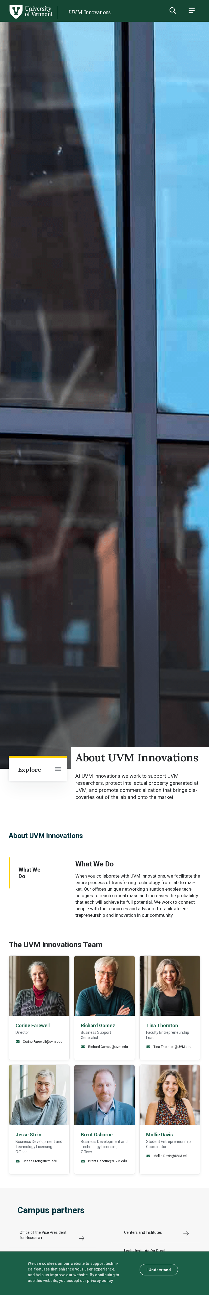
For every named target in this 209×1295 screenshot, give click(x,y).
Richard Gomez (98, 1025)
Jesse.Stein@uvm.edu (39, 1161)
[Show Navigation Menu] (191, 10)
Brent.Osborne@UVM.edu (107, 1161)
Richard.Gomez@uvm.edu (107, 1047)
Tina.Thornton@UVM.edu (172, 1047)
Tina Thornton (162, 1025)
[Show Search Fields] (172, 10)
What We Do (29, 872)
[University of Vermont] (31, 19)
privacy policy (100, 1280)
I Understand (158, 1270)
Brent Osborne (97, 1135)
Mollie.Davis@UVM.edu (171, 1156)
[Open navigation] (58, 769)
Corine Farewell (33, 1025)
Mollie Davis (159, 1135)
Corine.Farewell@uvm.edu (42, 1042)
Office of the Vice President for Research (43, 1235)
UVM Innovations (90, 12)
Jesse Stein (28, 1135)
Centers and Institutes (143, 1232)
